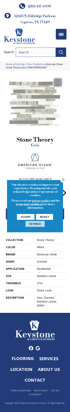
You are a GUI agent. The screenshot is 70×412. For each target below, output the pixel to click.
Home (9, 64)
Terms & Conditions (21, 390)
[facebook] (31, 348)
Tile (28, 64)
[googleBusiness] (38, 348)
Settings (35, 223)
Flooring (19, 64)
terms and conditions (29, 204)
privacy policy (41, 200)
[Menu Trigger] (61, 34)
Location (21, 369)
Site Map (55, 390)
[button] (61, 52)
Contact (35, 380)
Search (9, 52)
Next (64, 191)
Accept (26, 216)
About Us (49, 369)
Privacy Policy (41, 390)
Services (48, 358)
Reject (44, 216)
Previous (6, 191)
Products (38, 64)
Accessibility (35, 394)
